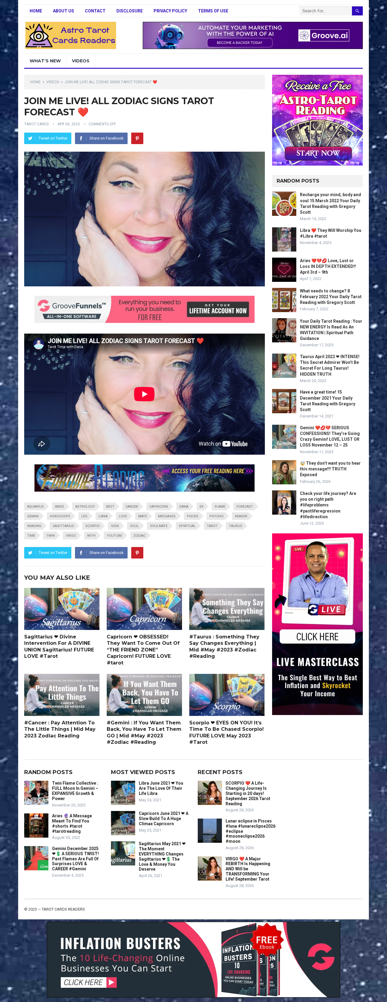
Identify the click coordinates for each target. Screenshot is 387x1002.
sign (115, 526)
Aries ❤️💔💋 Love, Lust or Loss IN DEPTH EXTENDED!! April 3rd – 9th (328, 266)
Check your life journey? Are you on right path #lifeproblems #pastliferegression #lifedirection (328, 505)
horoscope (60, 516)
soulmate (158, 526)
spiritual (187, 526)
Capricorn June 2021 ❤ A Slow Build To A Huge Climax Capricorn (163, 818)
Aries (59, 507)
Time (31, 536)
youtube (114, 536)
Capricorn (158, 507)
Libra (103, 516)
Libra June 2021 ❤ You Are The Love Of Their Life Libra (161, 788)
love (123, 516)
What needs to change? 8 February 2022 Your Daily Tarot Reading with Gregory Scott (331, 296)
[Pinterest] (137, 138)
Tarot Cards (36, 124)
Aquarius (35, 507)
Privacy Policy (170, 10)
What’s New (45, 61)
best (110, 507)
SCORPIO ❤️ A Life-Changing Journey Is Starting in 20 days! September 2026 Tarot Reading (248, 793)
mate (142, 516)
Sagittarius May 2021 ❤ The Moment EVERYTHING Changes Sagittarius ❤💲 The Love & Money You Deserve (162, 856)
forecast (244, 507)
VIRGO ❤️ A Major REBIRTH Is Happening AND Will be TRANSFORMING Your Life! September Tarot (248, 869)
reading (34, 526)
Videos (80, 61)
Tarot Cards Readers (63, 909)
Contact (95, 10)
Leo (84, 516)
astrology (85, 507)
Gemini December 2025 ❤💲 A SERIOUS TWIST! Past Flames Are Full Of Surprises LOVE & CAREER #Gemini (75, 858)
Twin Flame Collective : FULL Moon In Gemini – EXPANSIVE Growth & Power (75, 791)
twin (50, 536)
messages (167, 516)
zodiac (139, 536)
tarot (212, 526)
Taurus (235, 526)
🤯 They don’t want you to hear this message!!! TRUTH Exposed (330, 469)
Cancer (131, 507)
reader (241, 516)
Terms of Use (213, 10)
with (91, 536)
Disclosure (129, 10)
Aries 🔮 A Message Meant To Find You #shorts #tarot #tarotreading (72, 823)
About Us (63, 10)
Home (36, 10)
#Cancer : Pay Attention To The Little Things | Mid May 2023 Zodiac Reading (60, 729)
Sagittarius (63, 526)
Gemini (33, 516)
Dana (183, 507)
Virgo (71, 536)
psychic (217, 516)
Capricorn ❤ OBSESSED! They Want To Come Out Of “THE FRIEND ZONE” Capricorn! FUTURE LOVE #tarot (143, 650)
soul (134, 526)
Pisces (192, 516)
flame (220, 507)
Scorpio (92, 526)
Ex (201, 507)
